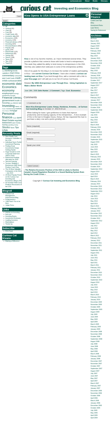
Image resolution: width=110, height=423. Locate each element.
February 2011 (96, 267)
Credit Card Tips (96, 20)
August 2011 (95, 253)
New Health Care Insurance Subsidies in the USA (13, 138)
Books (95, 1)
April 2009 (94, 322)
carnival (8, 28)
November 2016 (96, 105)
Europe (12, 95)
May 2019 (94, 56)
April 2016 (94, 122)
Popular (8, 48)
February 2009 (96, 327)
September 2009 (96, 309)
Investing (8, 44)
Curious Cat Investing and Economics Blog (61, 181)
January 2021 (95, 43)
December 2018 (96, 61)
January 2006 (95, 403)
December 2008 (96, 331)
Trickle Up (8, 224)
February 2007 (96, 386)
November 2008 (96, 334)
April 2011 (94, 262)
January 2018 (95, 75)
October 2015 (95, 137)
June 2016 (94, 117)
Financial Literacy (11, 42)
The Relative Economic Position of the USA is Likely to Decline (52, 170)
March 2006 (95, 400)
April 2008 (94, 351)
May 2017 (94, 90)
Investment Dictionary (13, 218)
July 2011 (94, 255)
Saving (7, 55)
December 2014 (96, 162)
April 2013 (94, 203)
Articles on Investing (12, 212)
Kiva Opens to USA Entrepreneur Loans (49, 15)
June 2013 (94, 198)
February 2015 (96, 157)
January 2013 (95, 211)
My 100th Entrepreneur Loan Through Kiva (50, 83)
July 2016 (94, 115)
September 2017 (96, 83)
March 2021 (95, 41)
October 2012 (95, 218)
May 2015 (94, 149)
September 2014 (96, 169)
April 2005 (94, 415)
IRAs (92, 23)
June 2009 (94, 317)
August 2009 (95, 312)
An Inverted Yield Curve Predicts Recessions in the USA (13, 184)
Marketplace (9, 222)
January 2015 (95, 159)
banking (8, 70)
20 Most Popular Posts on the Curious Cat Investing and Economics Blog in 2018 (13, 178)
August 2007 (95, 371)
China (16, 73)
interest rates (17, 103)
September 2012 (96, 221)
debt (19, 81)
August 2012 (95, 223)
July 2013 (94, 196)
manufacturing (10, 109)
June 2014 (94, 174)
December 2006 (96, 391)
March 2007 (95, 383)
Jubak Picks (9, 205)
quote (7, 50)
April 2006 (94, 398)
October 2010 (95, 277)
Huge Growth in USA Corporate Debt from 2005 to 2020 (12, 154)
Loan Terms (95, 28)
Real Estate (9, 51)
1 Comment (55, 91)
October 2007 (95, 366)
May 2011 (94, 260)
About (87, 1)
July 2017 (94, 88)
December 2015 (96, 132)
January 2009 (95, 329)
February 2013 (96, 208)
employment (8, 93)
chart (7, 30)
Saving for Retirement (98, 30)
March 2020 (95, 48)
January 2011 (95, 270)
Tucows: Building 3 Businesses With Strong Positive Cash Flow (13, 165)
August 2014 (95, 171)
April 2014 (94, 176)
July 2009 (94, 314)
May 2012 (94, 230)
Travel (7, 63)
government (8, 100)
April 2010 (94, 292)
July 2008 (94, 344)
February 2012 (96, 238)
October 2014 (95, 166)
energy (16, 93)
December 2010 (96, 272)
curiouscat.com (76, 1)
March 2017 (95, 95)
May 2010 (94, 290)
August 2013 (95, 194)
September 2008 (96, 339)
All (6, 26)
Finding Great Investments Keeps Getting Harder (12, 148)
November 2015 (96, 134)
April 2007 (94, 381)
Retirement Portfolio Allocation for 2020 (12, 158)
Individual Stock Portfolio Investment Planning (14, 143)
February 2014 (96, 181)
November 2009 (96, 304)
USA (5, 130)
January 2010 (95, 299)
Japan (17, 106)
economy (8, 40)
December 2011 (96, 243)
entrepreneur (6, 95)
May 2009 (94, 319)
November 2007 (96, 363)
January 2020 (95, 53)
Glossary (104, 1)
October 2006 (95, 395)
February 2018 (96, 73)
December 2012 (96, 213)
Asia (3, 71)
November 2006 (96, 393)
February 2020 (96, 51)
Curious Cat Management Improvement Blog (11, 195)
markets (18, 109)
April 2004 (94, 418)
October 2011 (95, 248)
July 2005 (94, 410)
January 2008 (95, 359)
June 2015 (94, 147)
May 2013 (94, 201)
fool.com (8, 214)
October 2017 (95, 80)
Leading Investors (11, 220)
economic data (10, 36)
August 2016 (95, 112)
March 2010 (95, 294)
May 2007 (94, 378)
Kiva (26, 59)
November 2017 (96, 78)
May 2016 (94, 120)
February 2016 (96, 127)
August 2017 (95, 85)
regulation (19, 120)
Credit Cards (9, 34)
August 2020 (95, 46)
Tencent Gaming (11, 161)
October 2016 (95, 107)
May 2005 (94, 413)
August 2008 (95, 341)
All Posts (94, 38)
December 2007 (96, 361)
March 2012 (95, 235)
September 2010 (96, 280)
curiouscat (12, 81)
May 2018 (94, 70)
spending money (13, 125)
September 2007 (96, 368)
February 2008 (96, 356)
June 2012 (94, 228)
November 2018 (96, 63)
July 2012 (94, 226)
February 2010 (96, 297)
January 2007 (95, 388)
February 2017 (96, 97)
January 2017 (95, 100)
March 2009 (95, 324)
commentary (8, 75)
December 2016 (96, 102)
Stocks (7, 57)
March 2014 (95, 179)
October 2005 (95, 408)
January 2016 (95, 130)
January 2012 (95, 240)
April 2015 (94, 152)
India (11, 103)
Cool (7, 32)
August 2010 (95, 282)
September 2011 (96, 250)
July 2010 (94, 285)
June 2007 (94, 376)
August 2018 (95, 68)
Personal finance (11, 46)
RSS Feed (9, 231)
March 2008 (95, 354)
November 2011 (96, 245)
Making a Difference (12, 241)
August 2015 (95, 142)
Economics (9, 38)
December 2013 (96, 186)
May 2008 (94, 349)
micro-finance (5, 110)
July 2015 (94, 144)
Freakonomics (10, 199)
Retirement (9, 53)
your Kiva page (30, 79)
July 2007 (94, 373)
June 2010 (94, 287)
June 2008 (94, 346)
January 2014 (95, 184)
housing (6, 103)
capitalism (5, 73)
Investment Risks (97, 25)
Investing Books (11, 216)
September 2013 (96, 191)
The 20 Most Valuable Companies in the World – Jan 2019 (13, 171)
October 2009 (95, 307)
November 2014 (96, 164)
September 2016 (96, 110)
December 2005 (96, 405)
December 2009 (96, 302)
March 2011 (95, 265)
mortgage (13, 111)
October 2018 (95, 65)
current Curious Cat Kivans (47, 74)
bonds (15, 71)
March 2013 (95, 206)
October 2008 (95, 336)
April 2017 (94, 93)
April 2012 (94, 233)
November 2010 (96, 275)
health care (19, 100)
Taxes (7, 59)
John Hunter (43, 91)
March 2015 (95, 154)
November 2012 (96, 216)
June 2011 (94, 258)
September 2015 (96, 139)
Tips (6, 61)
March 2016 (95, 125)
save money (16, 123)
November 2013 (96, 189)
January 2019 (95, 58)
